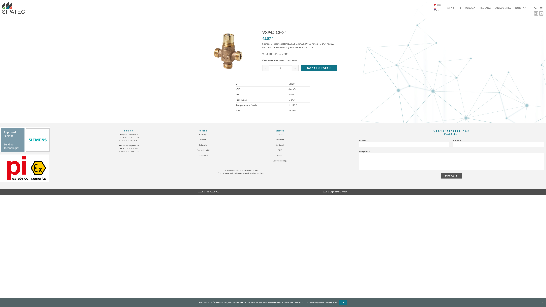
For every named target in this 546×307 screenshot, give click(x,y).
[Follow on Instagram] (536, 13)
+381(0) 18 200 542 (129, 148)
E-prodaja (467, 7)
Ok (343, 302)
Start (451, 7)
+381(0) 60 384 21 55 (130, 151)
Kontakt (521, 7)
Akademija (503, 7)
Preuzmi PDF (281, 54)
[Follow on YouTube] (541, 13)
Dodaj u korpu (319, 68)
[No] (542, 303)
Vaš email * (458, 140)
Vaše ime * (363, 140)
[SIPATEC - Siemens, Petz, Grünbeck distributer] (13, 8)
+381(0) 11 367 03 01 (129, 137)
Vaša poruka (364, 151)
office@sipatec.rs (451, 134)
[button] (535, 8)
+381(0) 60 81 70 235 (130, 140)
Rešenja (485, 7)
